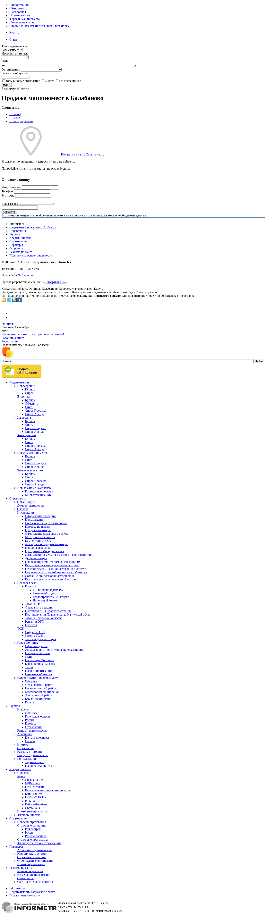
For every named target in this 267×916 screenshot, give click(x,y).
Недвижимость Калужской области (32, 227)
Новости (23, 709)
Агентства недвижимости (34, 850)
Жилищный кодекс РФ (48, 590)
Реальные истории (29, 751)
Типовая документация (40, 639)
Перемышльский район (40, 688)
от (3, 65)
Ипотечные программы (32, 811)
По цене (14, 114)
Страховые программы (32, 839)
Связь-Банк (32, 808)
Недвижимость (19, 382)
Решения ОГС (34, 621)
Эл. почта (8, 195)
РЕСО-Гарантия (36, 836)
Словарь (22, 509)
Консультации (26, 758)
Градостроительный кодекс (51, 597)
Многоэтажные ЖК (38, 495)
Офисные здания (36, 646)
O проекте (16, 248)
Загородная (18, 11)
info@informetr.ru (22, 275)
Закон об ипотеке (28, 815)
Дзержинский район (38, 695)
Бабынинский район (38, 699)
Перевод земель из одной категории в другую (55, 568)
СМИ (28, 656)
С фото (49, 80)
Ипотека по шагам (37, 526)
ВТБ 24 (30, 801)
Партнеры (16, 245)
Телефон (7, 191)
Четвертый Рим (55, 282)
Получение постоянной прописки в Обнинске (56, 572)
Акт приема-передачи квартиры (46, 544)
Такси (29, 667)
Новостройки (20, 4)
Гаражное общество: (15, 73)
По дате (14, 117)
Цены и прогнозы (37, 737)
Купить (14, 32)
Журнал (14, 234)
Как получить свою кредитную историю (52, 565)
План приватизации (38, 670)
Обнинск (8, 323)
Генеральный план (37, 653)
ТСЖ (20, 628)
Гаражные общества (38, 674)
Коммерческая (20, 15)
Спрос (29, 393)
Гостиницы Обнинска (39, 660)
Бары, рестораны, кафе (40, 663)
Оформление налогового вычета (46, 533)
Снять (13, 39)
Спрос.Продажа (35, 410)
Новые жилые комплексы (28, 26)
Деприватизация (36, 558)
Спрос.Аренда (34, 414)
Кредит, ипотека (20, 238)
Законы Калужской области (43, 618)
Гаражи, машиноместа (25, 19)
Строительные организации (36, 860)
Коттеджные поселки (39, 491)
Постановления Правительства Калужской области (59, 614)
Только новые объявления (22, 80)
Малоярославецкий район (42, 691)
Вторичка (17, 8)
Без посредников (70, 80)
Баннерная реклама (30, 871)
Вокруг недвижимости (32, 755)
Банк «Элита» (34, 793)
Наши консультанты (38, 765)
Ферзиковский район (39, 684)
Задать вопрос (34, 762)
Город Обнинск (27, 642)
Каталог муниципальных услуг (38, 677)
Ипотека (30, 723)
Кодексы (31, 586)
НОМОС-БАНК (36, 797)
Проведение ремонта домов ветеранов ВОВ (54, 561)
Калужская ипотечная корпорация (48, 790)
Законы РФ (32, 604)
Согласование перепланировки (46, 523)
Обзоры (30, 741)
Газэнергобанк (35, 786)
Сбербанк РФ (34, 779)
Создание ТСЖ (35, 632)
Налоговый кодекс (45, 600)
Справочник (17, 230)
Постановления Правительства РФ (48, 611)
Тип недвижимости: (15, 46)
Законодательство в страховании (39, 843)
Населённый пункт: (15, 53)
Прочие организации (31, 864)
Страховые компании (31, 825)
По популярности (21, 121)
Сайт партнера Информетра (35, 881)
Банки (21, 776)
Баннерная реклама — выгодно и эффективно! (33, 334)
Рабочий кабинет (13, 338)
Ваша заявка (10, 203)
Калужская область (37, 716)
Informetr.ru (16, 888)
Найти (6, 84)
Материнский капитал (40, 537)
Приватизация (34, 519)
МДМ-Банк (32, 783)
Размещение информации (34, 874)
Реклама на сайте (20, 252)
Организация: (11, 69)
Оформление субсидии (40, 516)
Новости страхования (31, 822)
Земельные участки (24, 22)
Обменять (31, 403)
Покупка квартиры (37, 547)
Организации (26, 502)
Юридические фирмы (31, 853)
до (135, 65)
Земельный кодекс (45, 593)
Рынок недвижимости (32, 730)
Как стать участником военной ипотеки (51, 579)
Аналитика (24, 734)
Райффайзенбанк (36, 804)
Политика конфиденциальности (30, 255)
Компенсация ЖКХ (38, 540)
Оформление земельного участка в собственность (58, 554)
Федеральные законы (39, 607)
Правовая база (26, 582)
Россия (29, 720)
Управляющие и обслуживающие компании (54, 649)
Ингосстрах (33, 829)
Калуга (29, 702)
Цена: (5, 60)
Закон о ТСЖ (34, 635)
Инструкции (25, 512)
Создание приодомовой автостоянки (49, 575)
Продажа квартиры (38, 530)
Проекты (31, 625)
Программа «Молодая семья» (44, 551)
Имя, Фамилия (11, 187)
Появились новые (58, 26)
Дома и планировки (30, 505)
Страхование (18, 241)
